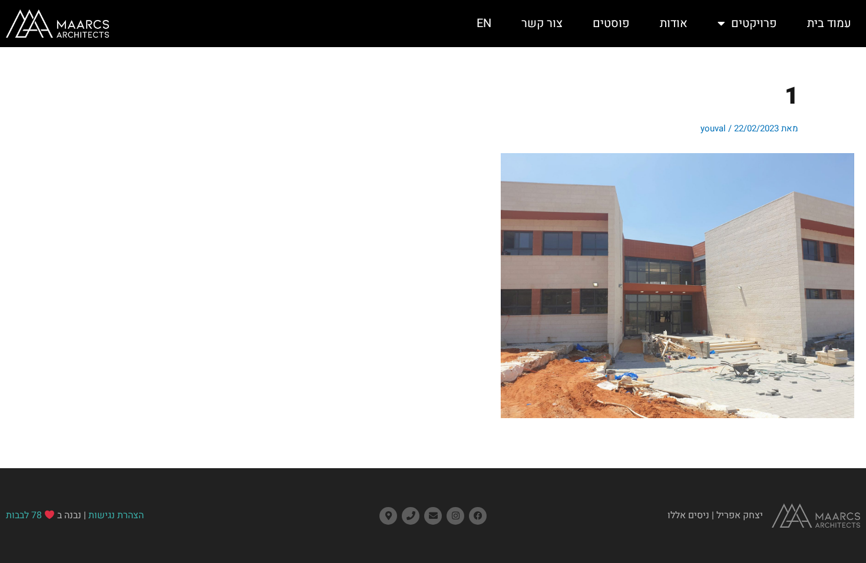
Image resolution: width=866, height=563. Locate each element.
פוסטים (611, 23)
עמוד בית (829, 23)
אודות (673, 23)
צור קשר (542, 23)
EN (484, 23)
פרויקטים (754, 23)
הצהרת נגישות (116, 515)
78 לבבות (24, 515)
